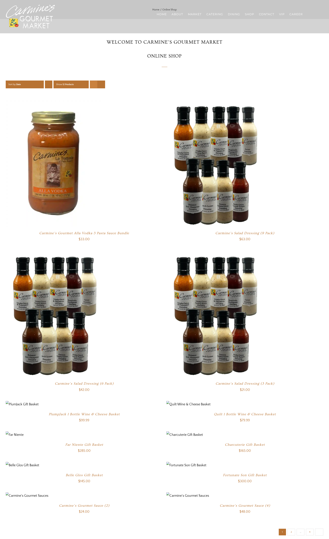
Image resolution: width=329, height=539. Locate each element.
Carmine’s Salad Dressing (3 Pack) (245, 384)
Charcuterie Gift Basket (245, 445)
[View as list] (101, 84)
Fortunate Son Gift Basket (245, 475)
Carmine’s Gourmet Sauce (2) (84, 506)
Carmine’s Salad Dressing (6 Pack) (84, 384)
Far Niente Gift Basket (84, 445)
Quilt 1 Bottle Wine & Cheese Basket (245, 414)
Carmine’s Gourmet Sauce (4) (245, 506)
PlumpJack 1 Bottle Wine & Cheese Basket (84, 414)
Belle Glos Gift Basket (84, 475)
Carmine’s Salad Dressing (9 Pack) (244, 233)
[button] (317, 14)
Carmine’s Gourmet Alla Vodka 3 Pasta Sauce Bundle (84, 233)
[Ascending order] (48, 84)
